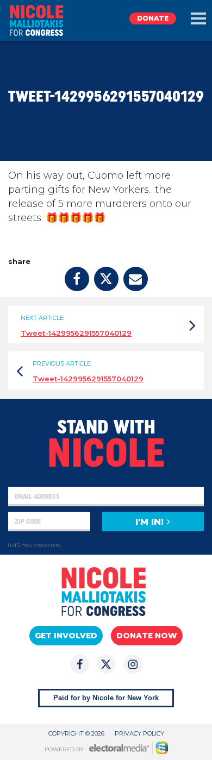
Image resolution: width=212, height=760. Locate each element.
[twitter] (106, 279)
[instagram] (132, 664)
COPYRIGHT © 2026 (76, 733)
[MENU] (198, 18)
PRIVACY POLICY (139, 733)
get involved (66, 635)
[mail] (135, 279)
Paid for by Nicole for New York (106, 698)
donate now (146, 635)
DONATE (153, 18)
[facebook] (77, 279)
